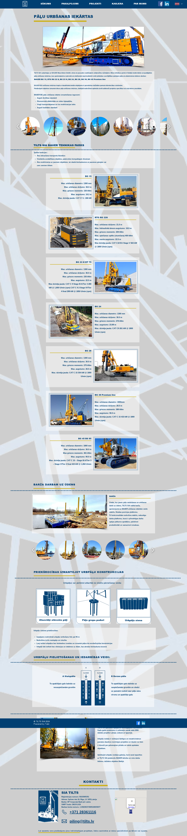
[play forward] (169, 126)
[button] (30, 126)
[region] (92, 191)
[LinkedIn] (166, 3)
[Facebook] (160, 3)
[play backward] (18, 126)
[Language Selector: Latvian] (178, 4)
